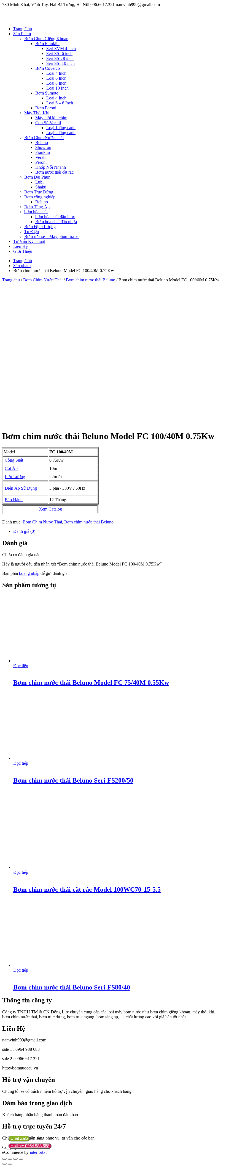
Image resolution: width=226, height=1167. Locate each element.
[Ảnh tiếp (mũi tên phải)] (10, 1164)
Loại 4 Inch (56, 73)
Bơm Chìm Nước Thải (44, 137)
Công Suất (14, 460)
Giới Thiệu (22, 251)
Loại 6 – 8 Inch (59, 103)
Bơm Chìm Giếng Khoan (46, 38)
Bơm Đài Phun (37, 177)
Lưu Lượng (15, 476)
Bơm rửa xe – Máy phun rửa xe (51, 236)
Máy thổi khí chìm (51, 117)
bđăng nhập (29, 573)
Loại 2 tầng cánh (61, 132)
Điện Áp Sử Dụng (21, 488)
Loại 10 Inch (57, 88)
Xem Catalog (50, 509)
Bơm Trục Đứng (38, 192)
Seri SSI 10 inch (60, 63)
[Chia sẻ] (10, 1159)
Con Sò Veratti (48, 122)
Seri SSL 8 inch (60, 58)
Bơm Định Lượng (40, 226)
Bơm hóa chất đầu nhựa (56, 221)
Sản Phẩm (22, 33)
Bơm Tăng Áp (37, 206)
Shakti (40, 187)
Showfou (43, 147)
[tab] (118, 531)
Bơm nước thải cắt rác (54, 172)
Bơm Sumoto (46, 93)
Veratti (41, 157)
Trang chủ (11, 280)
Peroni (41, 162)
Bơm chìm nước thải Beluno (90, 280)
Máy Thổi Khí (36, 112)
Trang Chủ (22, 28)
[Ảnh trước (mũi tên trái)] (4, 1164)
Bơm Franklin (47, 43)
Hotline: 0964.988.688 (29, 1145)
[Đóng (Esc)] (4, 1159)
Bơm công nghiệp (39, 197)
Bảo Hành (14, 499)
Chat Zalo (19, 1138)
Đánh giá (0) (24, 531)
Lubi (39, 182)
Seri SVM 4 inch (61, 48)
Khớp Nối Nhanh (50, 167)
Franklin (42, 152)
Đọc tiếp (20, 665)
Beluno (41, 142)
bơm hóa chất (36, 211)
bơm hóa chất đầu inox (55, 216)
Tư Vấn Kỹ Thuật (29, 241)
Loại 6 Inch (56, 78)
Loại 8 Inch (56, 83)
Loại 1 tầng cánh (61, 127)
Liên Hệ (20, 246)
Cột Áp (11, 468)
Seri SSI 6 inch (59, 53)
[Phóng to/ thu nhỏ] (21, 1159)
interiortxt (38, 1152)
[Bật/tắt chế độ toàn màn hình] (15, 1159)
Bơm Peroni (45, 108)
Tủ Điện (31, 231)
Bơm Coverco (47, 68)
